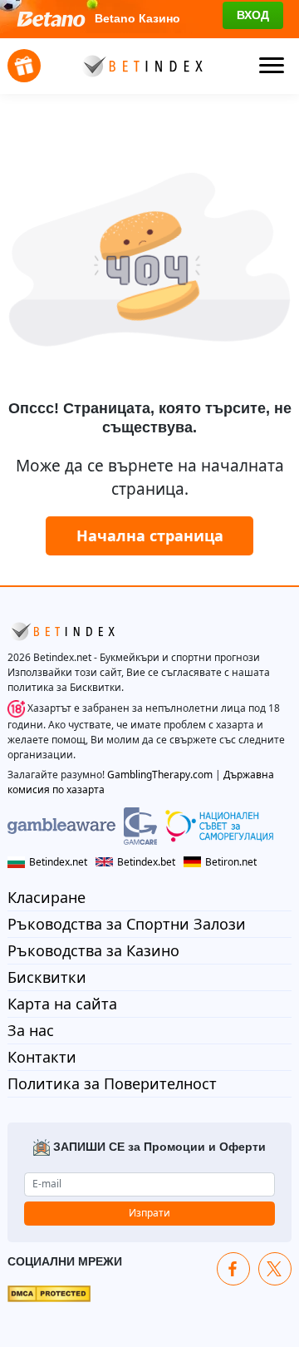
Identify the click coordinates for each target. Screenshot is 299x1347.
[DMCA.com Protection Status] (49, 1292)
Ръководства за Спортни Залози (126, 924)
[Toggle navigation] (272, 65)
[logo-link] (141, 64)
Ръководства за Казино (93, 950)
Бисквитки (46, 977)
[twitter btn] (275, 1268)
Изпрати (149, 1213)
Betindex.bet (146, 862)
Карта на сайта (62, 1004)
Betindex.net (58, 862)
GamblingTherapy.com (160, 774)
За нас (30, 1030)
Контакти (41, 1057)
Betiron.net (231, 862)
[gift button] (24, 65)
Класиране (46, 897)
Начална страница (149, 535)
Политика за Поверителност (112, 1083)
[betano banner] (149, 19)
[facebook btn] (233, 1268)
